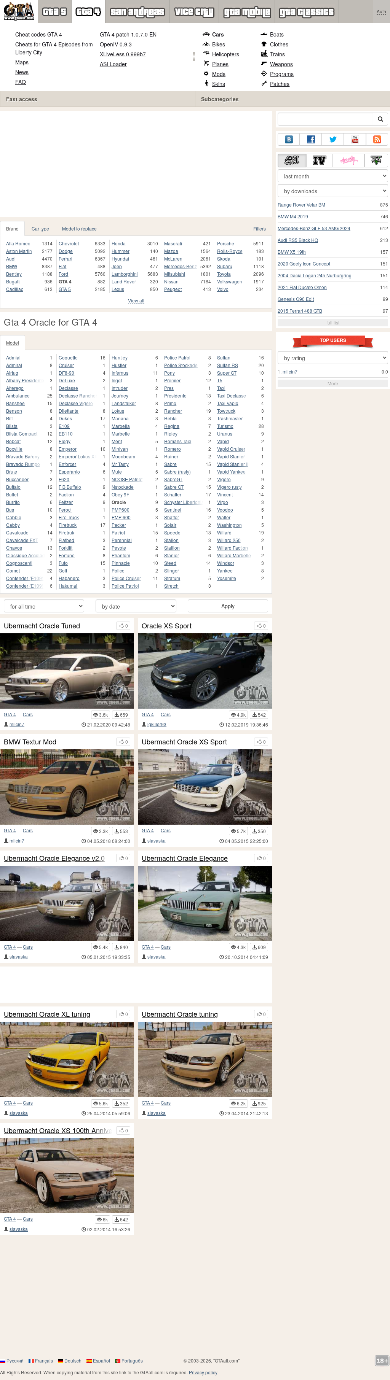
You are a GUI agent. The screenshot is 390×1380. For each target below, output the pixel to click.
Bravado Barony (23, 456)
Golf (63, 570)
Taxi (221, 388)
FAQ (20, 82)
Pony (169, 372)
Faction (66, 494)
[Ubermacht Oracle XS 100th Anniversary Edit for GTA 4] (67, 1175)
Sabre (170, 464)
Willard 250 (229, 540)
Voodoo (225, 509)
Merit (117, 441)
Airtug (12, 372)
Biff (9, 418)
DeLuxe (67, 380)
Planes (220, 64)
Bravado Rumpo (23, 464)
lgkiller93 (156, 724)
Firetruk (66, 532)
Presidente (175, 395)
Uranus (224, 433)
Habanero (69, 578)
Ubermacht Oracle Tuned (42, 626)
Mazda (171, 251)
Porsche (225, 243)
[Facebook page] (311, 139)
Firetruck (68, 524)
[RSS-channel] (377, 139)
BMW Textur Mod (30, 742)
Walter (223, 517)
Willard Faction (232, 547)
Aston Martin (19, 251)
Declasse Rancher (78, 395)
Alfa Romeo (18, 243)
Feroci (65, 509)
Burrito (13, 502)
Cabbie (13, 517)
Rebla (170, 418)
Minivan (120, 448)
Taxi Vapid (227, 403)
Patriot (118, 532)
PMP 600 (121, 517)
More (333, 383)
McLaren (173, 258)
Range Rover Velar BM (301, 204)
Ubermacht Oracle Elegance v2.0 (54, 858)
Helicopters (225, 54)
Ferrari (65, 258)
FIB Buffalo (70, 486)
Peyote (119, 547)
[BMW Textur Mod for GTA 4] (67, 787)
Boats (277, 34)
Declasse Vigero (76, 403)
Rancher (173, 410)
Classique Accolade (25, 555)
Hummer (120, 251)
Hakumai (68, 585)
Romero (172, 448)
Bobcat (13, 441)
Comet (13, 570)
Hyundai (120, 258)
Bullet (12, 494)
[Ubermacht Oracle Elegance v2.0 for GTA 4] (67, 903)
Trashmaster (230, 418)
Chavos (14, 547)
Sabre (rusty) (177, 471)
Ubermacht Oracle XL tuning (47, 1014)
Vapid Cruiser (231, 448)
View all (136, 300)
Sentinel (172, 509)
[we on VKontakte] (289, 139)
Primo (170, 403)
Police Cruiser (126, 578)
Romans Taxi (177, 441)
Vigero (224, 479)
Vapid (223, 441)
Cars (218, 34)
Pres (169, 388)
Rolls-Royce (230, 251)
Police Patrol (177, 357)
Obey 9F (120, 494)
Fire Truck (69, 517)
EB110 (66, 433)
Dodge (66, 251)
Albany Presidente (25, 380)
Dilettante (68, 410)
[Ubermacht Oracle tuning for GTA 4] (205, 1059)
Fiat (62, 266)
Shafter (171, 517)
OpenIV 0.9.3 (116, 44)
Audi (11, 258)
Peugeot (173, 289)
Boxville (14, 448)
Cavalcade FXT (22, 540)
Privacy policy (203, 1372)
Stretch (171, 585)
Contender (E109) (24, 578)
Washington (229, 524)
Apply (228, 606)
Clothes (279, 44)
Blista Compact (21, 433)
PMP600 (120, 509)
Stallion (172, 547)
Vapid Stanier (231, 456)
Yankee (225, 570)
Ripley (170, 433)
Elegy (64, 441)
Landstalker (124, 403)
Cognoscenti (19, 563)
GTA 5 (65, 289)
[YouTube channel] (355, 139)
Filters (259, 228)
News (22, 72)
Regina (171, 426)
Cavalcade (17, 532)
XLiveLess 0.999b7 (123, 54)
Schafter (172, 494)
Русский (15, 1360)
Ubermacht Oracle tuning (180, 1014)
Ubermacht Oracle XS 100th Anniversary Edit (58, 1130)
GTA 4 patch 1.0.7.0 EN (128, 34)
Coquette (68, 357)
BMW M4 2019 (293, 216)
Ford (63, 273)
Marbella (121, 426)
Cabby (13, 524)
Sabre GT (174, 486)
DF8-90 (66, 372)
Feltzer (66, 502)
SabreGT (173, 479)
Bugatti (13, 281)
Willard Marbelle (234, 555)
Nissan (171, 281)
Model (12, 342)
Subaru (224, 266)
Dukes (65, 418)
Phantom (121, 555)
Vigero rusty (229, 486)
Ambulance (18, 395)
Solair (170, 524)
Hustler (119, 365)
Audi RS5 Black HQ (298, 240)
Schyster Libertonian (183, 502)
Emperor (68, 448)
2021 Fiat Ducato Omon (302, 287)
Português (132, 1360)
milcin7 (17, 724)
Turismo (225, 426)
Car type (40, 228)
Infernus (120, 372)
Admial (13, 357)
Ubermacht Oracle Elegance (185, 858)
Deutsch (73, 1360)
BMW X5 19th (292, 251)
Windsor (225, 563)
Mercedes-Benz (180, 266)
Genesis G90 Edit (296, 299)
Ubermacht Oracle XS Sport (184, 742)
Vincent (225, 494)
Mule (117, 471)
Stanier (171, 555)
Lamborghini (125, 273)
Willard (224, 532)
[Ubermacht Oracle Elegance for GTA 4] (205, 903)
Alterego (15, 388)
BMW (11, 266)
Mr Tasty (120, 464)
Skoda (223, 258)
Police (118, 570)
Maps (22, 62)
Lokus (118, 410)
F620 (64, 479)
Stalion (171, 540)
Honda (119, 243)
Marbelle (121, 433)
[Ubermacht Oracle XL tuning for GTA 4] (67, 1059)
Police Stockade (181, 365)
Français (44, 1360)
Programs (282, 74)
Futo (63, 563)
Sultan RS (227, 365)
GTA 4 (10, 714)
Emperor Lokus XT (78, 456)
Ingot (117, 380)
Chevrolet (69, 243)
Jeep (117, 266)
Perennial (122, 540)
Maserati (173, 243)
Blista (12, 426)
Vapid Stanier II (232, 464)
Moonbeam (123, 456)
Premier (172, 380)
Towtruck (226, 410)
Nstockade (123, 486)
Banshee (15, 403)
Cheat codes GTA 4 (38, 34)
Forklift (65, 547)
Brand (12, 228)
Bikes (218, 44)
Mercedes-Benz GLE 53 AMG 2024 (314, 228)
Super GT (227, 372)
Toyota (224, 273)
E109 (64, 426)
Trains (277, 54)
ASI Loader (113, 64)
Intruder (120, 388)
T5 (219, 380)
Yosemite (226, 578)
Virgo (222, 502)
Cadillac (14, 289)
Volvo (223, 289)
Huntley (120, 357)
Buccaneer (17, 479)
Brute (11, 471)
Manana (120, 418)
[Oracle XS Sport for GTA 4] (205, 671)
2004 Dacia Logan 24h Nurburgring (315, 275)
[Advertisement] (136, 164)
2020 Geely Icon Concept (304, 263)
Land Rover (124, 281)
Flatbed (66, 540)
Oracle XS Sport (167, 626)
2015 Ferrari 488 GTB (300, 310)
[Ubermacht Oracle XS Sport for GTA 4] (205, 787)
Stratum (172, 578)
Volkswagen (229, 281)
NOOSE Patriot (127, 479)
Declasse (68, 388)
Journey (120, 395)
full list (332, 322)
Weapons (281, 64)
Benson (14, 410)
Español (101, 1360)
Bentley (14, 273)
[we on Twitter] (333, 139)
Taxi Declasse (231, 395)
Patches (279, 83)
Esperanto (69, 471)
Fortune (67, 555)
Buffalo (13, 486)
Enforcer (67, 464)
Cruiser (66, 365)
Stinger (171, 570)
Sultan (223, 357)
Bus (10, 509)
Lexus (118, 289)
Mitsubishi (174, 273)
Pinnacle (121, 563)
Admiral (14, 365)
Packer (119, 524)
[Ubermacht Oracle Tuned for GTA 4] (67, 671)
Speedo (172, 532)
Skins (218, 83)
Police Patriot (125, 585)
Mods (218, 74)
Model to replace (79, 228)
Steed (170, 563)
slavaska (156, 840)
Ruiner (171, 456)
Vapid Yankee (231, 471)
